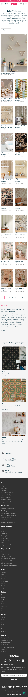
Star (2, 608)
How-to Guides (5, 540)
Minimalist (3, 583)
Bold (2, 574)
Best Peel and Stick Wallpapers (9, 565)
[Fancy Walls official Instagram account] (5, 660)
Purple (2, 624)
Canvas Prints (4, 490)
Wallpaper (3, 486)
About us (3, 531)
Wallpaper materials (6, 545)
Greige (3, 617)
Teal (2, 629)
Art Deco (3, 572)
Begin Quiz (13, 4)
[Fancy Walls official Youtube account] (18, 660)
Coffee (3, 595)
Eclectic (3, 579)
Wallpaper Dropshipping (7, 508)
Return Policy (4, 538)
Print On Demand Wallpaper (8, 513)
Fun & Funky (4, 581)
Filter (4, 30)
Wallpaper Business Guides (8, 522)
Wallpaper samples (6, 499)
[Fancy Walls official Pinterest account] (14, 660)
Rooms (4, 438)
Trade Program (5, 511)
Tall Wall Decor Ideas (6, 563)
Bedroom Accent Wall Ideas (8, 561)
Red (2, 627)
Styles (4, 372)
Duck (2, 599)
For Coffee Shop (5, 645)
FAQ (2, 529)
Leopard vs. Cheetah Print (7, 556)
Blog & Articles (6, 549)
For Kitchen (4, 649)
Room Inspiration (5, 552)
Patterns (4, 404)
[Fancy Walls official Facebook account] (9, 660)
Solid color (4, 606)
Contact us (4, 533)
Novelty (3, 586)
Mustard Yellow (5, 620)
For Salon (3, 652)
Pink (2, 622)
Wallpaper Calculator (6, 502)
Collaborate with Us (6, 518)
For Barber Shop (5, 642)
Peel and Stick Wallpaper (7, 493)
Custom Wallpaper (6, 497)
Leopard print (4, 597)
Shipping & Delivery (6, 536)
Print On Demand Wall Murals (8, 515)
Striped (3, 611)
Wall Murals (4, 488)
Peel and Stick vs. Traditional (8, 558)
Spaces (3, 635)
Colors (3, 615)
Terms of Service (9, 691)
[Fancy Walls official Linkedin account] (22, 660)
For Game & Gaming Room (8, 647)
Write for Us (4, 520)
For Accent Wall (5, 638)
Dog (2, 602)
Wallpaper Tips (5, 554)
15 (22, 298)
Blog (2, 543)
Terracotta (3, 631)
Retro (2, 588)
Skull (2, 604)
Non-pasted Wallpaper (7, 495)
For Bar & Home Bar (6, 640)
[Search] (18, 4)
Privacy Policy (19, 691)
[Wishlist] (21, 4)
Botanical (3, 577)
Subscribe (14, 679)
